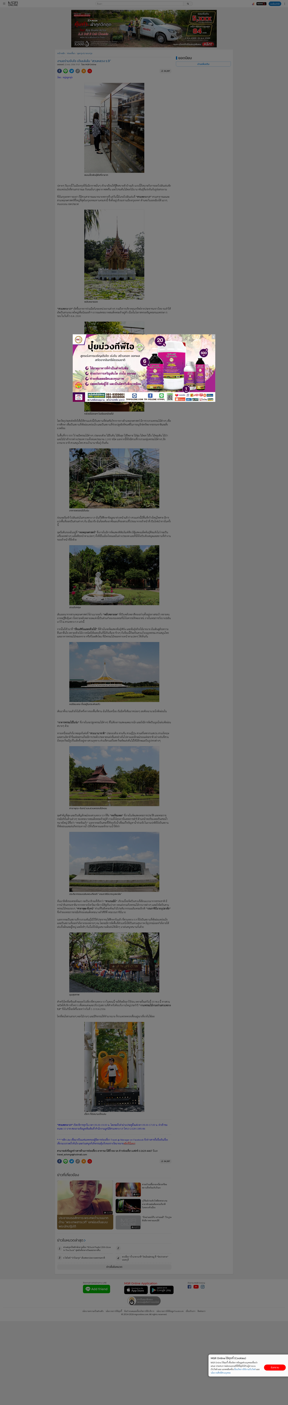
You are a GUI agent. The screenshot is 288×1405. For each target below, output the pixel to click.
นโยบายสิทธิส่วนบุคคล (221, 1372)
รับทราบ (275, 1367)
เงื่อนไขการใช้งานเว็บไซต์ (245, 1369)
